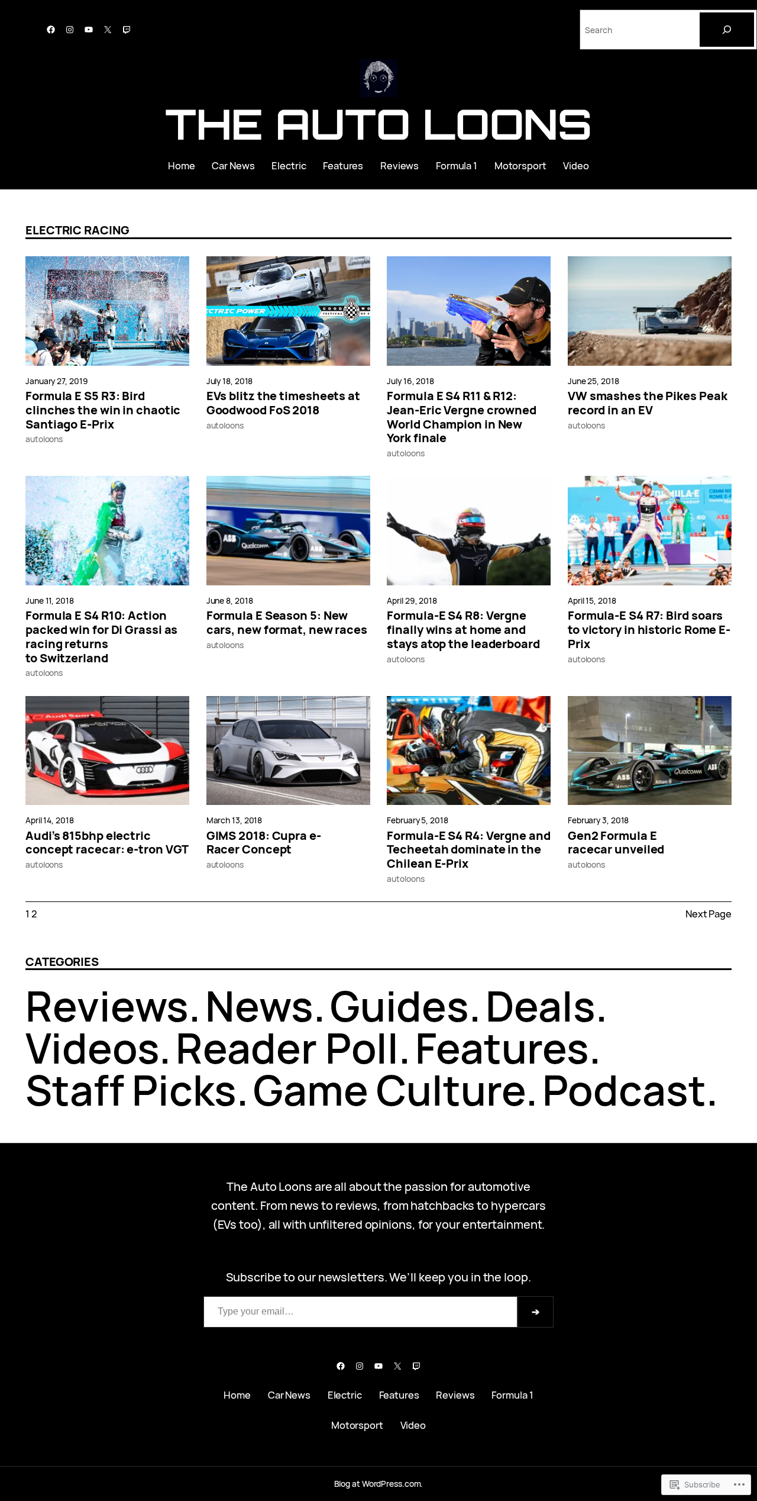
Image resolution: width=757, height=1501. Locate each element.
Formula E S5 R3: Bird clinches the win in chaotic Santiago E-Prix (102, 410)
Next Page (708, 913)
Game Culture (389, 1089)
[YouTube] (88, 29)
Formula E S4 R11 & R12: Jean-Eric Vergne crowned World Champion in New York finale (461, 417)
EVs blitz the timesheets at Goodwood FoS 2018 (283, 403)
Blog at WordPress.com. (378, 1483)
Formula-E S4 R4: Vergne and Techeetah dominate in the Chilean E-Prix (468, 850)
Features (502, 1047)
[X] (107, 29)
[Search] (727, 29)
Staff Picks (131, 1089)
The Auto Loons (379, 124)
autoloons (44, 438)
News (259, 1005)
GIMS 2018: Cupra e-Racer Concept (263, 843)
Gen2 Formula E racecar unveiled (616, 843)
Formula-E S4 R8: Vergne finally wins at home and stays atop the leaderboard (463, 629)
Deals (541, 1005)
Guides (399, 1005)
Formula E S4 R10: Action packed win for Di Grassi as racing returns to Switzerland (101, 636)
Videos (92, 1047)
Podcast (624, 1089)
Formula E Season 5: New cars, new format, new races (286, 622)
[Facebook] (51, 29)
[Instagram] (70, 29)
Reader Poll (287, 1047)
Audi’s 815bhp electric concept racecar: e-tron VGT (107, 843)
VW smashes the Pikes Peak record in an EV (647, 403)
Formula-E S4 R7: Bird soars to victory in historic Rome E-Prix (649, 629)
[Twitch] (126, 29)
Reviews (107, 1005)
